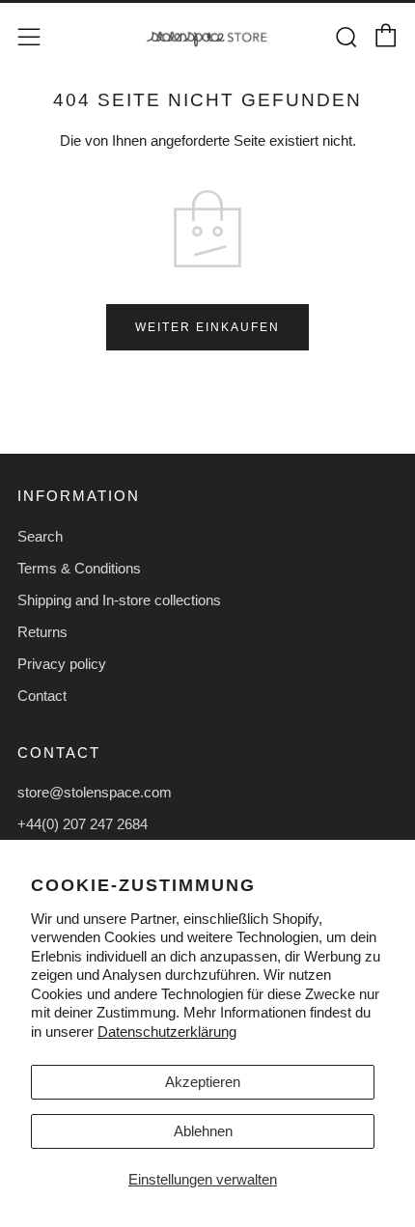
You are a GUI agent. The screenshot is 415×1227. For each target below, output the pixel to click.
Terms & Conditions (79, 568)
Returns (42, 632)
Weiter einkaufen (207, 327)
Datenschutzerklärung (166, 1031)
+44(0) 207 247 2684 (82, 824)
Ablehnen (203, 1131)
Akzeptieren (202, 1082)
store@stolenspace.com (94, 792)
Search (40, 536)
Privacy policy (61, 663)
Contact (42, 695)
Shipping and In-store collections (119, 600)
